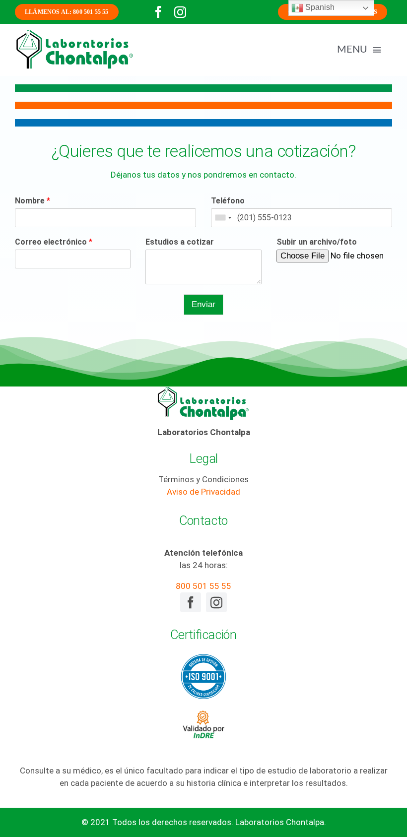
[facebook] (158, 12)
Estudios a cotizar (179, 242)
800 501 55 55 (203, 586)
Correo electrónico (53, 242)
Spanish (319, 7)
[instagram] (180, 12)
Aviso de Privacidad (203, 492)
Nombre (32, 200)
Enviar (203, 304)
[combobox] (222, 218)
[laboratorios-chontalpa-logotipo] (74, 33)
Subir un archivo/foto (316, 242)
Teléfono (228, 200)
